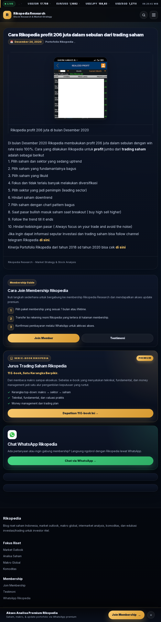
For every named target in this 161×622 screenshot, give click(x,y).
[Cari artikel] (144, 15)
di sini (44, 240)
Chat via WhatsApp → (80, 460)
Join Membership (14, 585)
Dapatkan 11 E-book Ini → (80, 413)
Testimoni (117, 338)
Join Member (43, 338)
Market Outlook (13, 549)
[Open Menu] (154, 15)
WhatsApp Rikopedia (16, 598)
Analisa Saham (12, 556)
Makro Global (11, 562)
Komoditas (9, 568)
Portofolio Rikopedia (59, 41)
